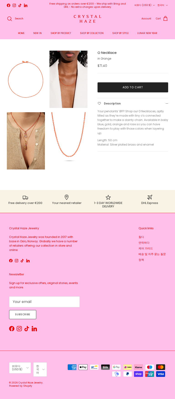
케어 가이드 (146, 248)
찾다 (141, 237)
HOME (21, 33)
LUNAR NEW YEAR (147, 33)
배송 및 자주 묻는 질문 (152, 254)
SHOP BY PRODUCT (61, 33)
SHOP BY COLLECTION (91, 33)
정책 (141, 260)
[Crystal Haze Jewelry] (87, 19)
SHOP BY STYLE (120, 33)
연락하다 (144, 243)
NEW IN (37, 33)
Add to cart (133, 87)
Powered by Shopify (20, 386)
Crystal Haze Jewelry (30, 382)
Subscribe (22, 314)
